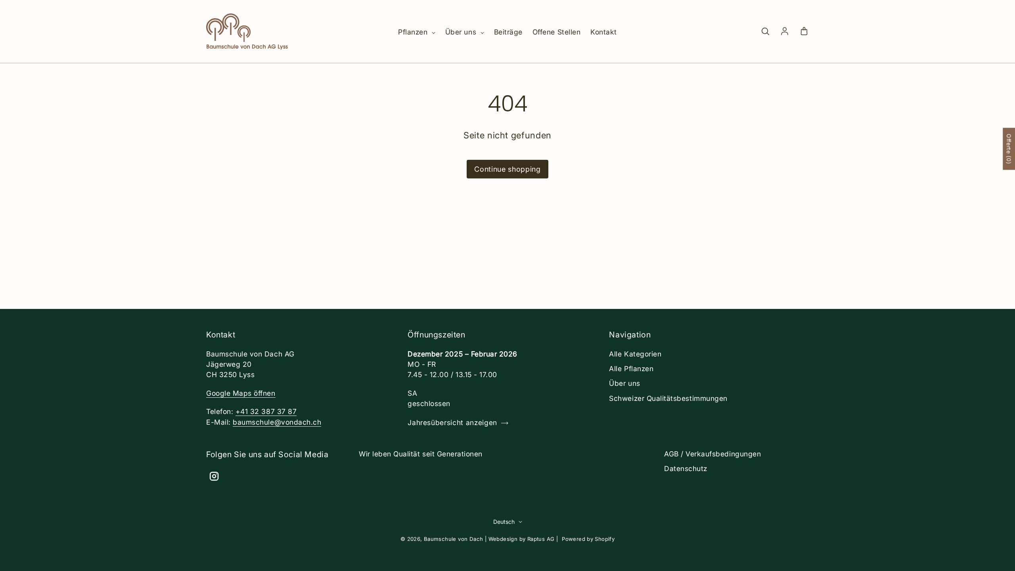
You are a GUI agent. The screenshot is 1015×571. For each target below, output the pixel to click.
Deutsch (504, 521)
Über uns (462, 32)
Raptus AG (541, 539)
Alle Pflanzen (631, 368)
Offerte (1008, 149)
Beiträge (508, 32)
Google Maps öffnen (241, 393)
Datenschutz (685, 468)
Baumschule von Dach (453, 539)
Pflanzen (414, 32)
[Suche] (765, 31)
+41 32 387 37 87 (266, 411)
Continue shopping (507, 169)
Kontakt (603, 32)
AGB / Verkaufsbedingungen (712, 454)
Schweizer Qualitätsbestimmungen (668, 398)
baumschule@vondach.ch (277, 422)
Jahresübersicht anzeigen (452, 422)
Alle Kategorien (635, 354)
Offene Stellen (556, 32)
